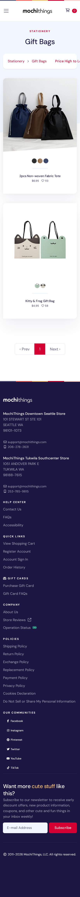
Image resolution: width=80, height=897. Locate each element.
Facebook (18, 721)
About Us (10, 612)
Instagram (18, 730)
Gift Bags (40, 41)
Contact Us (12, 509)
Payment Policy (15, 677)
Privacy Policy (14, 685)
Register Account (17, 551)
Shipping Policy (15, 646)
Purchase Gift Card (18, 585)
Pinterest (18, 739)
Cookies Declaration (19, 693)
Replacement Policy (18, 670)
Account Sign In (15, 559)
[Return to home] (37, 10)
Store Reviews (15, 620)
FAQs (7, 517)
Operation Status (17, 627)
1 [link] (39, 349)
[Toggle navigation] (6, 11)
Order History (14, 567)
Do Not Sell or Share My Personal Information (39, 701)
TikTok (16, 767)
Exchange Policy (16, 662)
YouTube (17, 758)
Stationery (40, 31)
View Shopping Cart (19, 543)
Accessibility (13, 525)
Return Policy (13, 654)
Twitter (16, 749)
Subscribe (66, 827)
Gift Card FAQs (15, 593)
